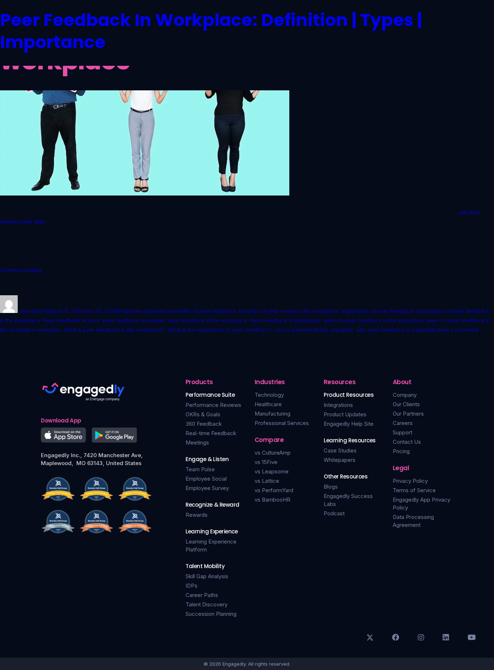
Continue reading (21, 270)
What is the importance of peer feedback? (220, 329)
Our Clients (406, 404)
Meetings (197, 442)
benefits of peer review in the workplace (288, 311)
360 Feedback (204, 423)
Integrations (338, 404)
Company (405, 394)
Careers (403, 423)
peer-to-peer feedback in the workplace (374, 320)
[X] (370, 637)
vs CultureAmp (273, 452)
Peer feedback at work (71, 320)
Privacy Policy (410, 480)
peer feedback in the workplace (207, 320)
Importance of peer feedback (377, 311)
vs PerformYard (274, 490)
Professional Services (282, 423)
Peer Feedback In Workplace (285, 320)
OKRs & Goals (203, 414)
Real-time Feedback (211, 433)
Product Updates (345, 414)
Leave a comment (456, 329)
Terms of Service (414, 490)
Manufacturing (272, 413)
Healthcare (268, 404)
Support (402, 432)
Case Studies (340, 450)
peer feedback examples (134, 320)
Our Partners (408, 413)
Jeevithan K (33, 311)
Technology (269, 394)
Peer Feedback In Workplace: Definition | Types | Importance (211, 31)
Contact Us (407, 441)
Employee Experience (144, 311)
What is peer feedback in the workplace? (114, 329)
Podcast (334, 513)
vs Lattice (267, 480)
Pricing (401, 451)
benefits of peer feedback (203, 311)
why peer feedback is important (395, 329)
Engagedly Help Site (349, 423)
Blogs (331, 486)
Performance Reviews (213, 404)
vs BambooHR (272, 499)
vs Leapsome (272, 471)
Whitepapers (339, 459)
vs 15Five (266, 462)
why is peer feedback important (314, 329)
